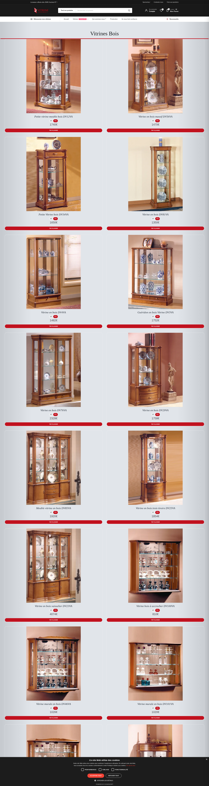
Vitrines (79, 19)
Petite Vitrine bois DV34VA (53, 214)
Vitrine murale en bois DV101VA (155, 703)
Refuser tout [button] (113, 775)
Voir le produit (53, 130)
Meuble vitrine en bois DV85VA (53, 508)
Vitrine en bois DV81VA (155, 214)
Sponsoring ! (146, 2)
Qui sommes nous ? (99, 19)
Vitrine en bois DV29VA (155, 410)
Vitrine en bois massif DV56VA (155, 116)
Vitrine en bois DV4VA (53, 312)
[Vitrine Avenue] (42, 10)
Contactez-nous (158, 2)
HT (51, 120)
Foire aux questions (173, 2)
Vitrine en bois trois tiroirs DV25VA (155, 508)
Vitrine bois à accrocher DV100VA (155, 606)
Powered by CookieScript (104, 784)
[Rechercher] (129, 10)
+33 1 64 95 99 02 (51, 2)
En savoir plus (130, 765)
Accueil (66, 19)
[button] (104, 780)
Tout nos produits (67, 10)
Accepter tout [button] (96, 775)
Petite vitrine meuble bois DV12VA (53, 116)
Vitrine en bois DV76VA (53, 410)
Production (114, 19)
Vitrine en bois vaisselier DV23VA (53, 606)
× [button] (206, 759)
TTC (55, 120)
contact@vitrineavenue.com (69, 2)
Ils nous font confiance (129, 19)
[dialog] (104, 771)
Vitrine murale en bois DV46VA (53, 703)
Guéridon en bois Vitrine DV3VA (155, 312)
